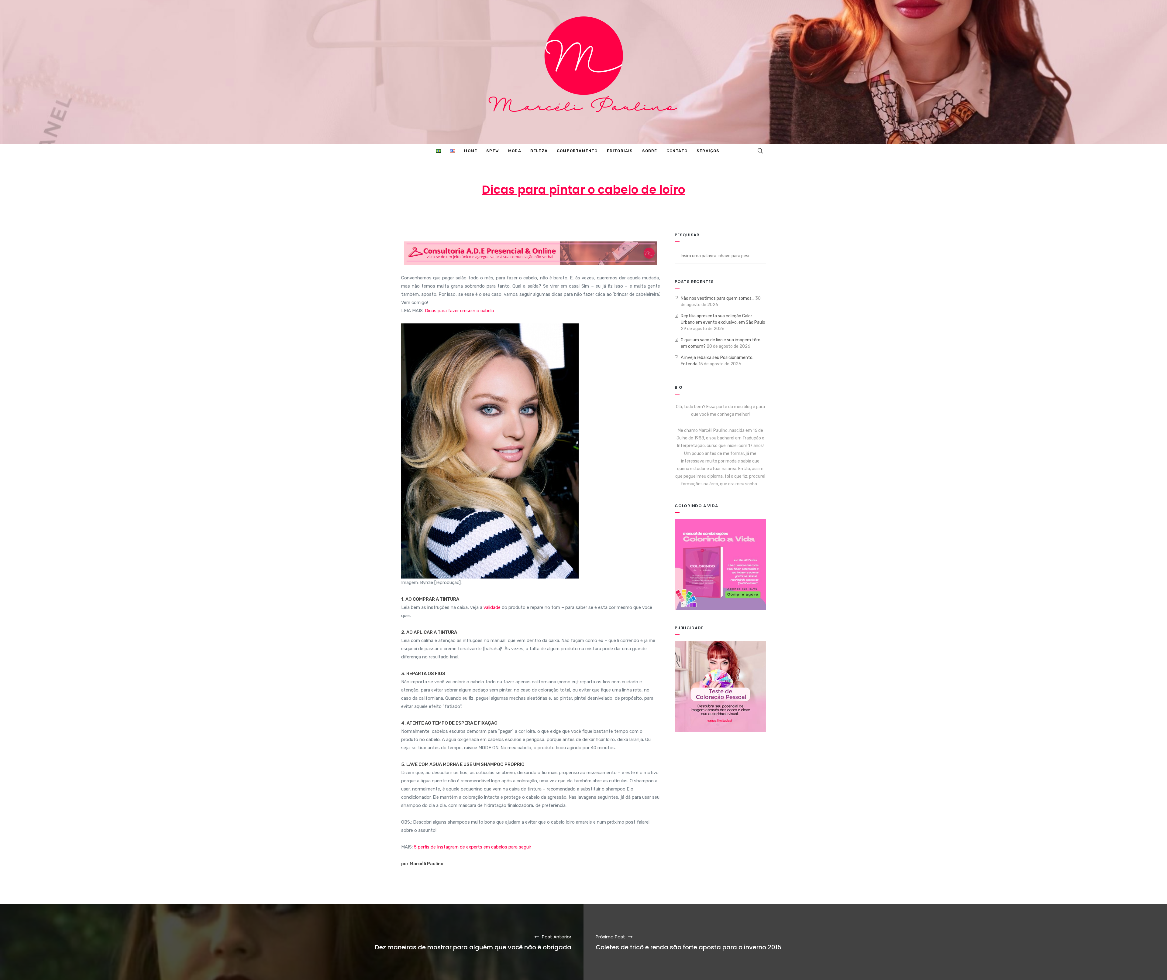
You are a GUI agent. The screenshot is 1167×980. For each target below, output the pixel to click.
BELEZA (634, 214)
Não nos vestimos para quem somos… (717, 298)
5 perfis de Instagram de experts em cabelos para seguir (472, 847)
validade (492, 607)
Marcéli (538, 214)
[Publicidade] (720, 686)
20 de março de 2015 (586, 214)
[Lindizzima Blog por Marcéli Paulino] (583, 72)
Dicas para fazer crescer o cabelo (459, 310)
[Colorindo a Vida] (720, 564)
